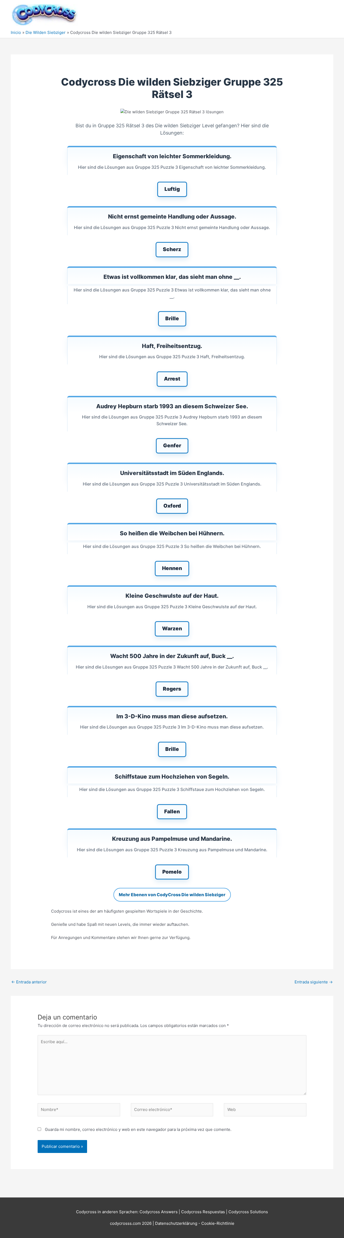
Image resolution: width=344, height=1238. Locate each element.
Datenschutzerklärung (176, 1223)
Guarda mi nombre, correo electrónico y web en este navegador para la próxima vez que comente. (138, 1129)
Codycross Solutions (248, 1211)
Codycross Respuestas (203, 1211)
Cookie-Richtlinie (217, 1223)
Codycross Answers (158, 1211)
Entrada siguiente (314, 981)
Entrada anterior (29, 981)
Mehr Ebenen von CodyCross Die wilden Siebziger (172, 894)
